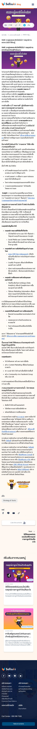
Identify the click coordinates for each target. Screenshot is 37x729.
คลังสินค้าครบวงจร (7, 689)
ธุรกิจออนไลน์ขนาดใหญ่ (25, 689)
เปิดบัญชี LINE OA (7, 691)
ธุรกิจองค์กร (21, 691)
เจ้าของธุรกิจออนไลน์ (24, 686)
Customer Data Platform (9, 701)
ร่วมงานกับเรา (22, 708)
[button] (18, 724)
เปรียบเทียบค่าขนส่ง (7, 699)
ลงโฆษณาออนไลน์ (7, 686)
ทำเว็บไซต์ (4, 694)
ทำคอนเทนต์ (5, 696)
